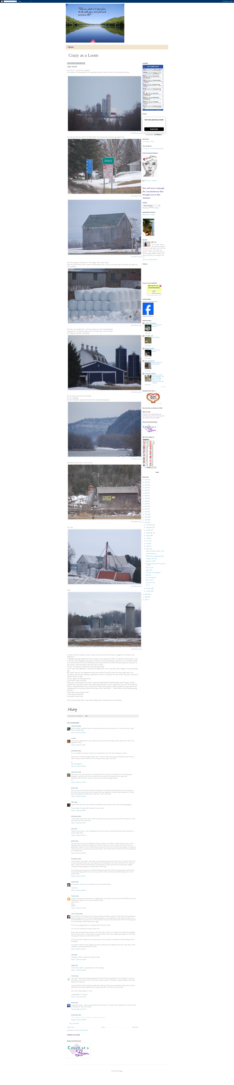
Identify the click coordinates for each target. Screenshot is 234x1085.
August (148, 536)
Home (103, 1027)
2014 (146, 512)
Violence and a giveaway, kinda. (155, 556)
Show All (163, 387)
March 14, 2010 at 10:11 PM (78, 823)
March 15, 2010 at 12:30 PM (78, 853)
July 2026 (154, 102)
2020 (146, 496)
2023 (146, 488)
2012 (146, 517)
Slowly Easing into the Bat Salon (157, 363)
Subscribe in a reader (149, 215)
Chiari (71, 47)
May (147, 544)
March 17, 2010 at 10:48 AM (78, 970)
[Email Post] (86, 716)
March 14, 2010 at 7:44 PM (78, 782)
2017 (146, 504)
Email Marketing (152, 295)
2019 (146, 498)
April (147, 546)
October (148, 530)
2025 (146, 482)
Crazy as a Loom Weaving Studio (150, 301)
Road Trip (148, 575)
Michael (73, 882)
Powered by (149, 134)
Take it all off (149, 568)
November (149, 528)
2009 (146, 594)
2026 (146, 480)
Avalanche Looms (149, 348)
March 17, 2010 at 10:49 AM (78, 997)
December (149, 525)
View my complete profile (150, 260)
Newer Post (71, 1027)
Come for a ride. (150, 583)
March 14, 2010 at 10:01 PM (78, 811)
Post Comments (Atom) (81, 1030)
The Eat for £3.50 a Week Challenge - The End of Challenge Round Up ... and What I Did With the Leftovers (158, 379)
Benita (73, 788)
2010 (146, 523)
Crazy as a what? (151, 561)
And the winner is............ (152, 554)
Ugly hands (149, 570)
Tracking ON (158, 109)
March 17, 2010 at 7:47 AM (78, 908)
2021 (146, 493)
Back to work (149, 580)
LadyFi (73, 965)
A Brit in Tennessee (150, 323)
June (148, 541)
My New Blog (155, 337)
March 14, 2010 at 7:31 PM (78, 745)
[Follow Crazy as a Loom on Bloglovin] (150, 176)
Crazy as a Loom (138, 133)
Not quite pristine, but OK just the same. (155, 564)
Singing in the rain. (151, 559)
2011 (146, 520)
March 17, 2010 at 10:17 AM (78, 949)
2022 (146, 490)
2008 (146, 597)
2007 (146, 600)
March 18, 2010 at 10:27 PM (78, 1009)
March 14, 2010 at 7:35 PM (78, 766)
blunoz (73, 1003)
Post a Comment (74, 1024)
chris (72, 829)
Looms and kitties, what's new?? (155, 551)
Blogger (120, 1071)
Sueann (73, 896)
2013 (146, 515)
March (148, 549)
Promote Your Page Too (148, 316)
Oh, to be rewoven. (151, 578)
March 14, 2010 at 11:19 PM (78, 835)
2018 (146, 501)
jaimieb (73, 841)
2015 (146, 509)
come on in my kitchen (156, 351)
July (147, 538)
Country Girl (74, 772)
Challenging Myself (150, 374)
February (149, 588)
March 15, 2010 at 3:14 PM (78, 876)
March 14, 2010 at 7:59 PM (78, 797)
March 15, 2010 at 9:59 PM (78, 890)
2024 (146, 485)
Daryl (72, 955)
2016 (146, 507)
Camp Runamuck (149, 361)
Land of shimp (75, 914)
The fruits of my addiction (153, 573)
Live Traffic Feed (153, 66)
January (148, 591)
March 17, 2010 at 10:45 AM (78, 960)
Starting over (155, 85)
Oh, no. (148, 585)
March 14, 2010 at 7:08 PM (78, 733)
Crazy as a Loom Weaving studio (153, 149)
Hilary (72, 802)
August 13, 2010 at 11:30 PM (78, 1020)
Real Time (152, 109)
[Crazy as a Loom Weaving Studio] (148, 315)
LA (72, 738)
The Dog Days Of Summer (156, 325)
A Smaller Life (149, 336)
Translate (155, 208)
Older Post (135, 1027)
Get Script (147, 109)
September (149, 533)
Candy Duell (74, 726)
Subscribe (154, 129)
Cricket (73, 976)
